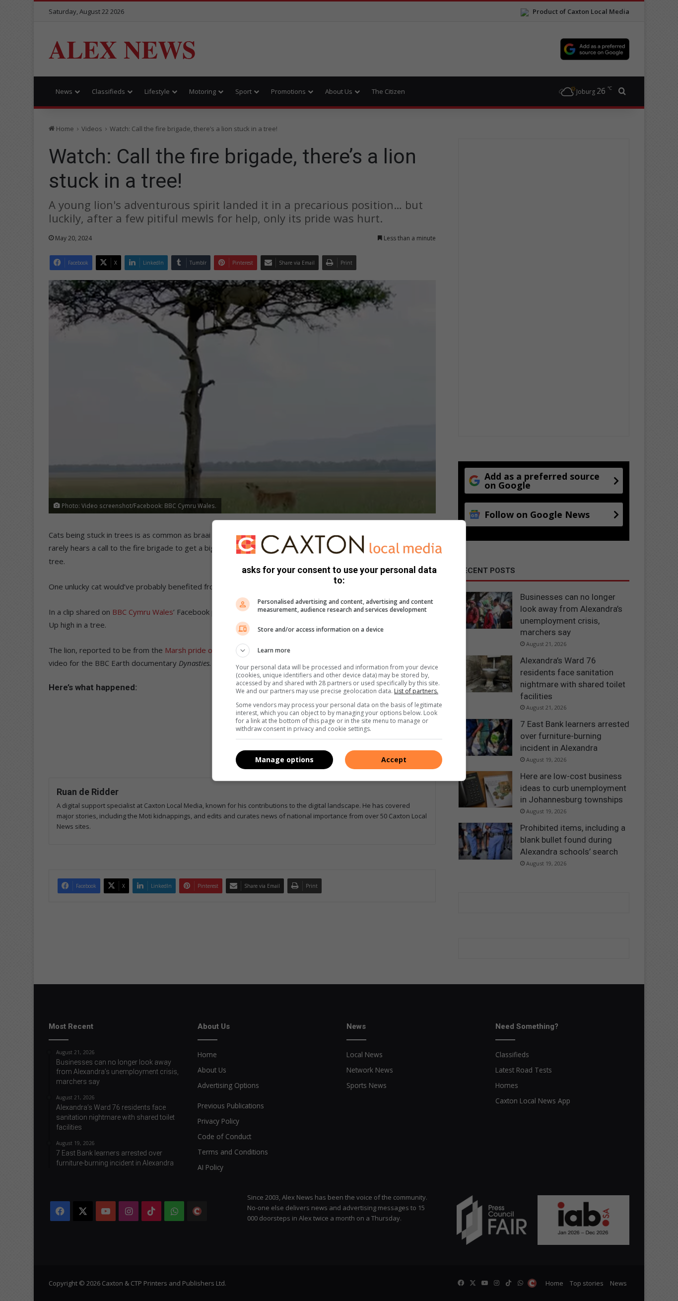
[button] (339, 650)
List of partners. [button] (416, 691)
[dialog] (339, 650)
